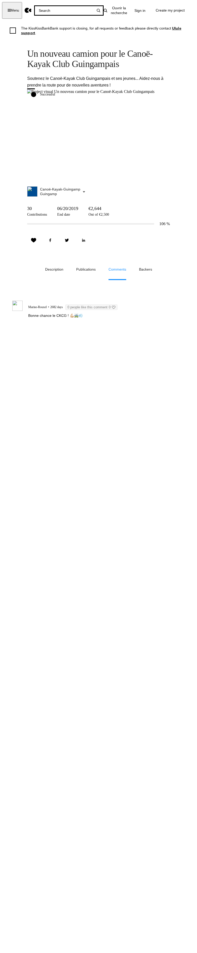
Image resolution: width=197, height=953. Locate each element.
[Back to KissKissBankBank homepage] (28, 10)
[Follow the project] (33, 240)
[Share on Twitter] (67, 240)
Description (54, 269)
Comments (117, 269)
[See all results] (98, 10)
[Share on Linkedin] (83, 240)
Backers (145, 269)
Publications (86, 269)
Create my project (170, 10)
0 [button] (89, 307)
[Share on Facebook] (50, 240)
